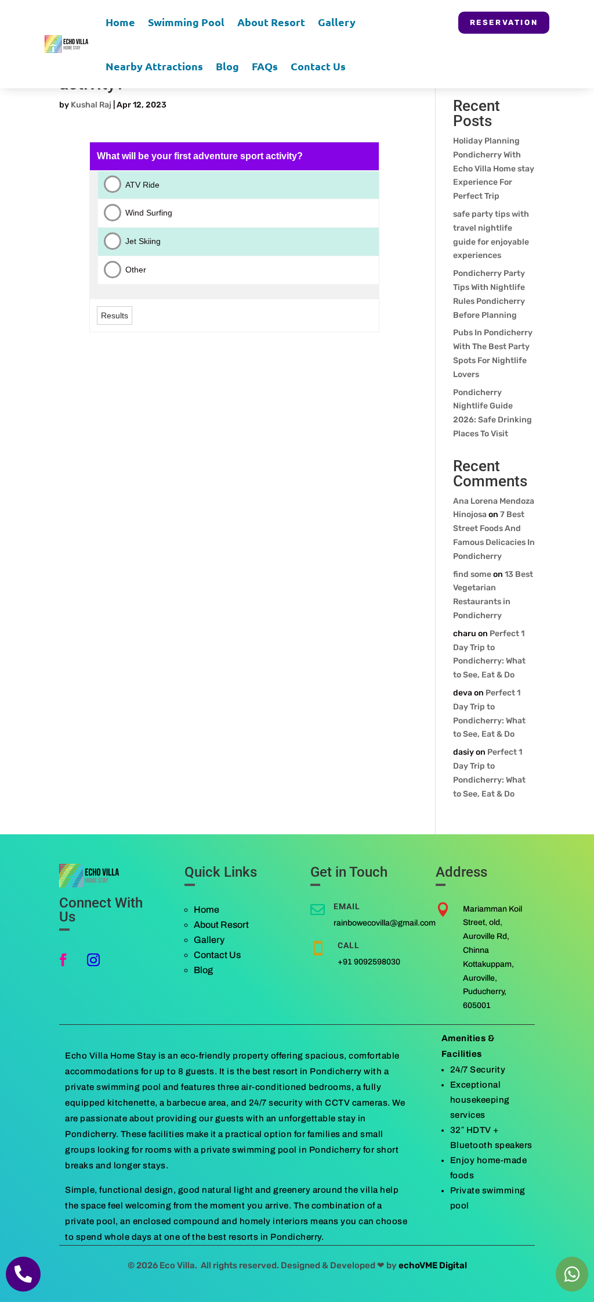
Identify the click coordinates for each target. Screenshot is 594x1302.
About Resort (271, 21)
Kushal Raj (91, 105)
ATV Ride (142, 184)
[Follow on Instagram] (93, 960)
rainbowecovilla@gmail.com (385, 923)
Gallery (337, 21)
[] (572, 1289)
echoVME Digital (433, 1265)
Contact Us (318, 66)
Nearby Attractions (154, 66)
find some (472, 574)
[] (23, 1289)
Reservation (504, 22)
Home (120, 21)
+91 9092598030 (369, 961)
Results (114, 315)
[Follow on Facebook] (63, 960)
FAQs (265, 66)
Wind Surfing (148, 212)
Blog (227, 66)
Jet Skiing (143, 241)
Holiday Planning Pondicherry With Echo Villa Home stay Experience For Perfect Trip (493, 168)
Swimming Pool (186, 21)
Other (135, 269)
